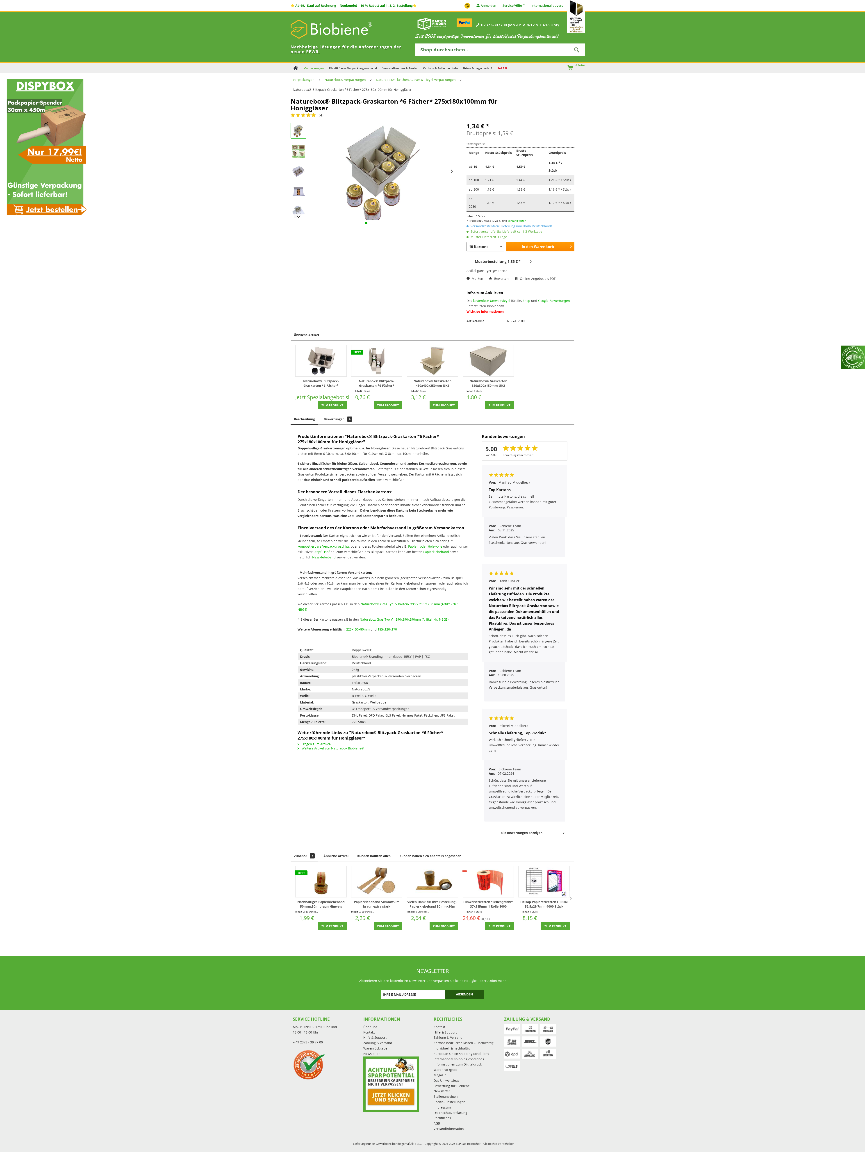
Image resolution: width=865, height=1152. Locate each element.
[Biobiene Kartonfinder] (432, 24)
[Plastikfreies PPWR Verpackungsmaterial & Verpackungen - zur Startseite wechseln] (338, 29)
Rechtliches (442, 1118)
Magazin (440, 1075)
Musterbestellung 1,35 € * (498, 261)
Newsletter (371, 1054)
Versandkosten (517, 221)
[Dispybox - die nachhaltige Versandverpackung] (45, 147)
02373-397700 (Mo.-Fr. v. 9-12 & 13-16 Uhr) (520, 25)
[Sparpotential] (391, 1084)
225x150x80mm (358, 629)
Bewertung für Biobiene (452, 1086)
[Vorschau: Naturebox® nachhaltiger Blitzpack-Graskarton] (298, 191)
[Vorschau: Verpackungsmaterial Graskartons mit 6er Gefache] (298, 131)
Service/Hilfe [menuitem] (512, 5)
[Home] (296, 68)
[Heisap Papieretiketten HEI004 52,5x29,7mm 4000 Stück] (544, 881)
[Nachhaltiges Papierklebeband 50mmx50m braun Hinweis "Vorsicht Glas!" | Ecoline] (321, 881)
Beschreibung (304, 419)
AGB (437, 1123)
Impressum (442, 1107)
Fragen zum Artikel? (316, 744)
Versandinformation (449, 1129)
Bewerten (501, 278)
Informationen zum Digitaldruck (458, 1064)
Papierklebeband (436, 552)
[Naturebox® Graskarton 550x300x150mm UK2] (488, 361)
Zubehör (303, 856)
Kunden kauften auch (374, 856)
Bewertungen (337, 419)
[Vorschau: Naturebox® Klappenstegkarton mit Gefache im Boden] (298, 212)
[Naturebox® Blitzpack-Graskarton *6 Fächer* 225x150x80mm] (321, 361)
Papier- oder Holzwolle (425, 546)
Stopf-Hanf (322, 552)
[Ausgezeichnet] (327, 1065)
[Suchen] (576, 49)
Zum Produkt (332, 405)
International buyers (547, 6)
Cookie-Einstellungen (449, 1102)
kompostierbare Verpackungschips (324, 546)
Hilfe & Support (375, 1037)
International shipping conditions (459, 1059)
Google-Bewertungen (554, 300)
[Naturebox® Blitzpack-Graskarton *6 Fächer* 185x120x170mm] (377, 361)
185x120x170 (387, 629)
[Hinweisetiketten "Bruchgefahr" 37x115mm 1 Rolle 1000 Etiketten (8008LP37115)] (488, 881)
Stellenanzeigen (446, 1096)
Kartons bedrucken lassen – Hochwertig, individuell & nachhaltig (464, 1045)
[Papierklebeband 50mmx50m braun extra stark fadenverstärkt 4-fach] (377, 881)
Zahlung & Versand (377, 1043)
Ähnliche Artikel (306, 335)
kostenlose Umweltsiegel (491, 300)
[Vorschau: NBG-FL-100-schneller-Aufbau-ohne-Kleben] (298, 151)
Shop (526, 300)
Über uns (370, 1027)
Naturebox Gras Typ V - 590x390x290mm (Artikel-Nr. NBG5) (404, 619)
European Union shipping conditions (461, 1054)
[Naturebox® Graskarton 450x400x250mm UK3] (432, 361)
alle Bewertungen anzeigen (521, 833)
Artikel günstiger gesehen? (487, 271)
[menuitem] (568, 67)
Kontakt (369, 1032)
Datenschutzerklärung (450, 1113)
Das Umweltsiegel (447, 1080)
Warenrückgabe (375, 1048)
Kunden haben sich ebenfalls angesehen (430, 856)
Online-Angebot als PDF (537, 278)
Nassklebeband (324, 557)
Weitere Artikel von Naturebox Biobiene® (332, 748)
